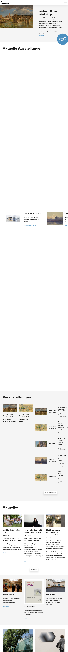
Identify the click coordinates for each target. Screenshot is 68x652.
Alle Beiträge (34, 569)
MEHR (4, 552)
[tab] (50, 444)
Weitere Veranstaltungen (50, 492)
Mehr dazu (41, 35)
